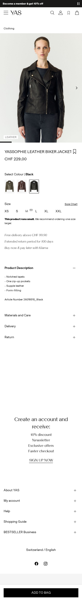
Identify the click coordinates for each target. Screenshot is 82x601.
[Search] (52, 12)
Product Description (19, 268)
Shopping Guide (15, 522)
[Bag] (76, 13)
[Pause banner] (78, 3)
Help (7, 511)
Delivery (10, 326)
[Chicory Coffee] (22, 186)
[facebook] (36, 563)
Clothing (9, 28)
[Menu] (6, 12)
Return (9, 337)
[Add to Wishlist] (74, 151)
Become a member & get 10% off (23, 3)
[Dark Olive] (9, 186)
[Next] (76, 87)
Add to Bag (41, 593)
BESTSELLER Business (20, 532)
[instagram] (45, 563)
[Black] (34, 186)
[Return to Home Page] (15, 12)
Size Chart (71, 204)
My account (12, 501)
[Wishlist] (69, 12)
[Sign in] (60, 12)
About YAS (11, 490)
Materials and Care (18, 315)
